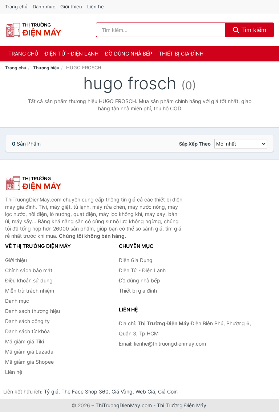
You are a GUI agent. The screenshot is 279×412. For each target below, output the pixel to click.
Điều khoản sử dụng (29, 280)
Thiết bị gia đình (181, 53)
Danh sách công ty (27, 321)
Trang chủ (16, 6)
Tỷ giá (51, 391)
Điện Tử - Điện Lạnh (71, 53)
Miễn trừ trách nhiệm (29, 290)
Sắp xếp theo (195, 144)
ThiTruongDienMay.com (124, 405)
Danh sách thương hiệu (32, 311)
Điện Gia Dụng (136, 260)
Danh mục (44, 6)
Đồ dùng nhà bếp (128, 53)
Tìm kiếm (252, 29)
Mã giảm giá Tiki (24, 341)
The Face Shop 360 (85, 391)
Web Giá (145, 391)
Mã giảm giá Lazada (29, 351)
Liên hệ (95, 6)
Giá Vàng (122, 391)
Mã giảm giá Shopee (29, 362)
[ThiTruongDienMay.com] (33, 30)
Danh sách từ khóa (27, 331)
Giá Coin (168, 391)
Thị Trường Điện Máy (181, 405)
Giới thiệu (71, 6)
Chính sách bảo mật (28, 270)
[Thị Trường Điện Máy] (41, 183)
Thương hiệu (46, 67)
